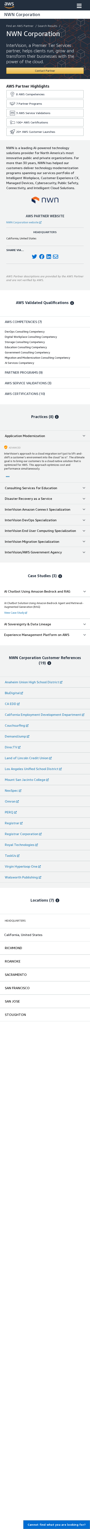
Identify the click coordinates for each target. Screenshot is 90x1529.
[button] (79, 6)
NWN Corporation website (22, 222)
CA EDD (10, 704)
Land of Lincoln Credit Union (26, 758)
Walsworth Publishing (21, 877)
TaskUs (10, 855)
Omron (10, 801)
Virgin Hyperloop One (21, 866)
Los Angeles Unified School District (31, 769)
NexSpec (11, 790)
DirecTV (11, 747)
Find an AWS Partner (19, 26)
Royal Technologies (20, 845)
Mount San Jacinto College (25, 780)
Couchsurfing (15, 725)
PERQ (9, 812)
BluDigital (12, 693)
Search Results (47, 26)
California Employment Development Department (43, 714)
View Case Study (14, 612)
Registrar (12, 823)
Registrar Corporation (21, 834)
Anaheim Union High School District (32, 682)
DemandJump (15, 736)
